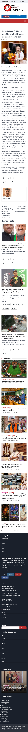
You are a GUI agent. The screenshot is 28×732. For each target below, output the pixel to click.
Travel (2, 551)
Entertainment (4, 538)
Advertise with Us (6, 707)
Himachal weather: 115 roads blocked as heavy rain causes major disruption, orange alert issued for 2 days (13, 336)
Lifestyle (3, 543)
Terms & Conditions (6, 709)
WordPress (4, 730)
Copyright (4, 711)
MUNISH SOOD (6, 384)
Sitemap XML (5, 720)
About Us (3, 617)
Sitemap (3, 612)
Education (4, 492)
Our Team (4, 714)
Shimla (13, 379)
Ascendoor (10, 728)
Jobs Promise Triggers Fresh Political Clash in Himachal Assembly (13, 409)
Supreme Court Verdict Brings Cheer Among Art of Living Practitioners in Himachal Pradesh (11, 466)
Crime (2, 523)
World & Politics (4, 541)
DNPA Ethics (4, 712)
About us (4, 718)
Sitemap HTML (5, 721)
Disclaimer (4, 705)
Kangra (7, 523)
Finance (3, 548)
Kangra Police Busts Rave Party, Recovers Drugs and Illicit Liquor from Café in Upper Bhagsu (13, 526)
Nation (18, 29)
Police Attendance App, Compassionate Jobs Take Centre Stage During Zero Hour (13, 381)
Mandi (13, 435)
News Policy (4, 614)
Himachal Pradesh (11, 29)
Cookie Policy (5, 700)
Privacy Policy (5, 702)
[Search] (25, 21)
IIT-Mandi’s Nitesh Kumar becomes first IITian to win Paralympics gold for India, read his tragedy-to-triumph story (12, 291)
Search (3, 625)
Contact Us (3, 619)
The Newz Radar (16, 726)
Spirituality (10, 492)
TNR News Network (7, 469)
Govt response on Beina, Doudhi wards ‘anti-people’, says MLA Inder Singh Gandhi (13, 437)
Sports (2, 546)
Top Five (3, 29)
